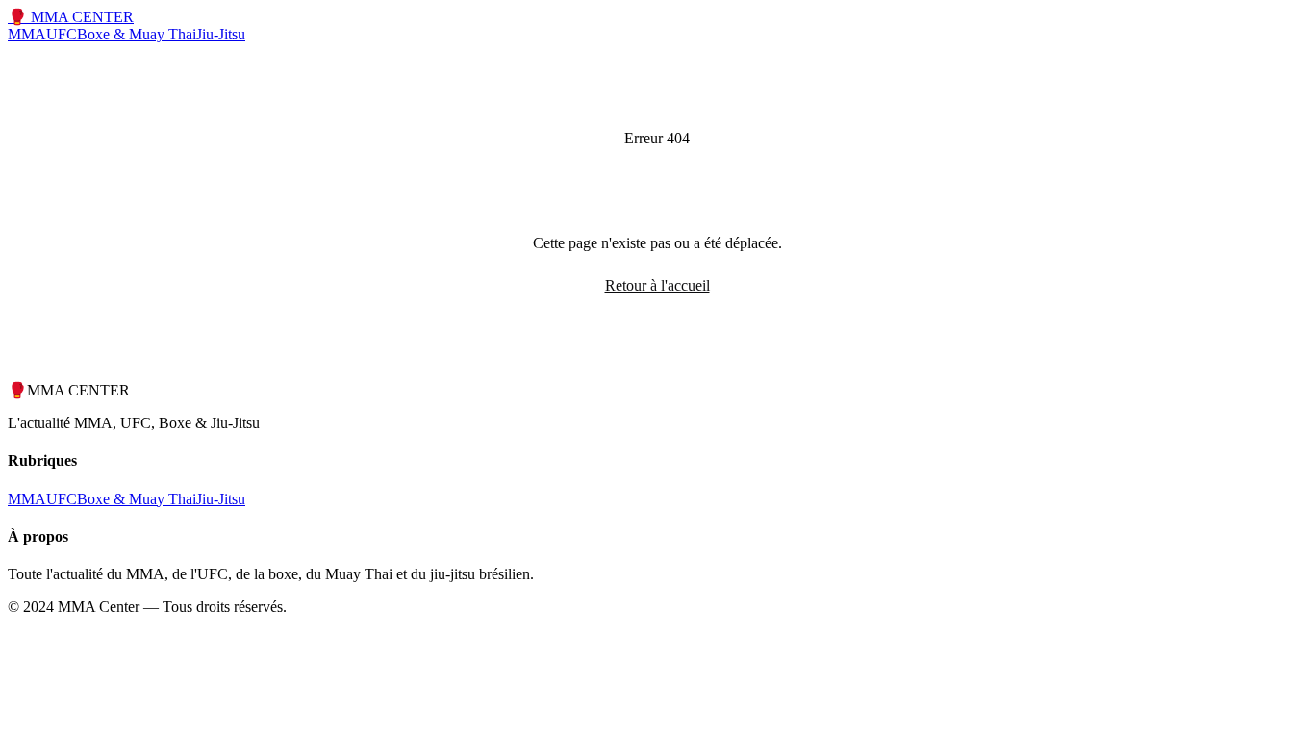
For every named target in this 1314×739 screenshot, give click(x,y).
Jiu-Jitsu (220, 34)
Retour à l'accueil (657, 285)
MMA (27, 34)
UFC (61, 34)
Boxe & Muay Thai (136, 34)
